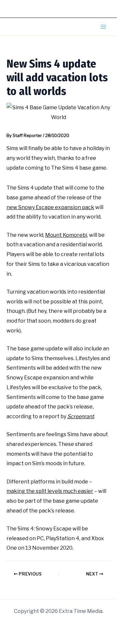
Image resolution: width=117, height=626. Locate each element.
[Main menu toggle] (103, 27)
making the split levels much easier (49, 491)
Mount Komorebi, (66, 235)
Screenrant (80, 416)
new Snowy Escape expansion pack (50, 207)
